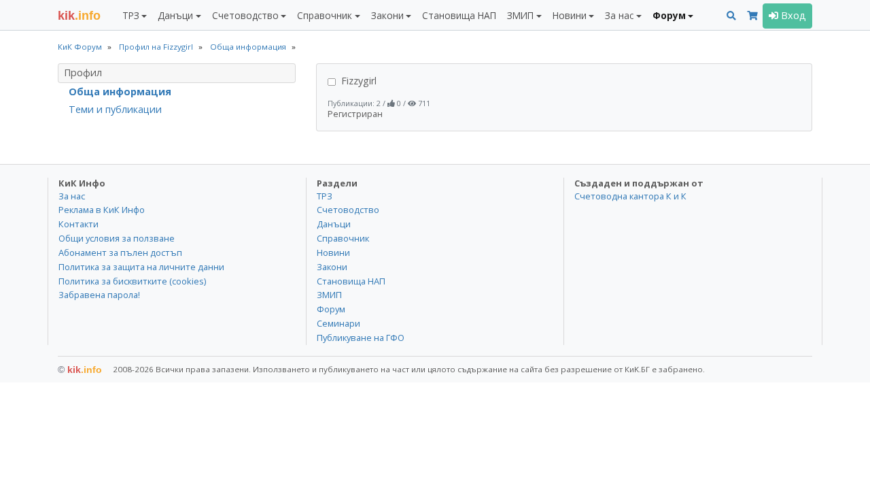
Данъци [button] (175, 15)
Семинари (338, 323)
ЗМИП (329, 295)
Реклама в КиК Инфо (101, 209)
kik (80, 369)
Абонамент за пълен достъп (120, 252)
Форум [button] (669, 15)
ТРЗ (324, 196)
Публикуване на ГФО (360, 337)
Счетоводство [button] (245, 15)
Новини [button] (570, 15)
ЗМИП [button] (520, 15)
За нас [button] (619, 15)
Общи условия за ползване (116, 238)
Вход (792, 15)
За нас (71, 196)
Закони (332, 267)
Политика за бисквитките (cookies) (132, 281)
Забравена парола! (99, 295)
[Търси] (731, 16)
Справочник (343, 238)
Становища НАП (459, 15)
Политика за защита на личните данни (141, 267)
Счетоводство (348, 209)
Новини (333, 252)
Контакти (78, 224)
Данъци (334, 224)
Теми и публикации (115, 109)
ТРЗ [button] (130, 15)
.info (79, 15)
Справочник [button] (324, 15)
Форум (331, 309)
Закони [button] (387, 15)
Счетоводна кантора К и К (630, 196)
